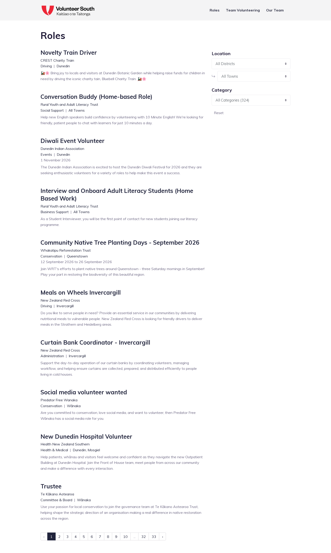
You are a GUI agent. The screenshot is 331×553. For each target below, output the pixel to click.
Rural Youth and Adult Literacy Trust (69, 104)
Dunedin (63, 66)
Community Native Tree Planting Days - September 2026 (120, 242)
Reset (219, 113)
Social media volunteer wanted (84, 392)
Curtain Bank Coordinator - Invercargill (95, 342)
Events (47, 154)
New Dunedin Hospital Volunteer (86, 436)
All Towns (76, 110)
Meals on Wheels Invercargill (81, 292)
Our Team (275, 10)
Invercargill (65, 306)
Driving (47, 66)
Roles (215, 10)
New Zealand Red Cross (60, 300)
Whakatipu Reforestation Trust (66, 250)
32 (143, 536)
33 (154, 536)
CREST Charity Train (57, 60)
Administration (53, 356)
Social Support (53, 110)
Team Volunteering (243, 10)
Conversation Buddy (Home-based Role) (96, 96)
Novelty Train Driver (69, 52)
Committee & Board (57, 500)
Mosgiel (94, 450)
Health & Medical (55, 450)
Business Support (55, 212)
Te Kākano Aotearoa (57, 494)
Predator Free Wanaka (59, 400)
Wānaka (74, 406)
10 (125, 536)
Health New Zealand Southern (65, 444)
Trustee (51, 486)
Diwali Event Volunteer (72, 140)
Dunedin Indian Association (62, 148)
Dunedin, (80, 450)
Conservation (52, 256)
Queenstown (77, 256)
